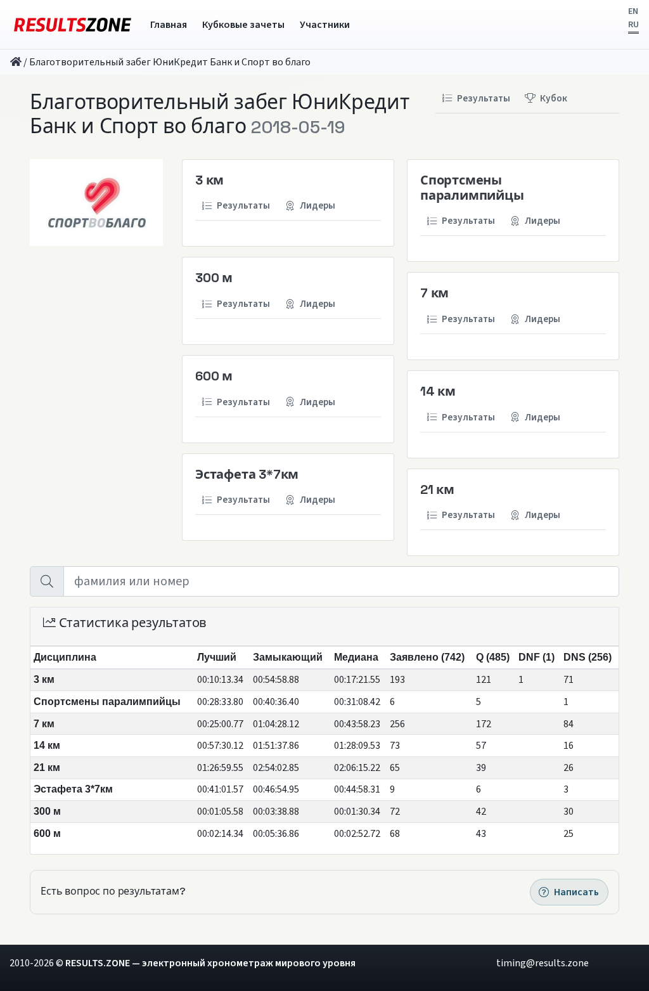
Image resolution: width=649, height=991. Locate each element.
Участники (325, 25)
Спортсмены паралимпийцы (472, 188)
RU (633, 24)
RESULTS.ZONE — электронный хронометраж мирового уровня (210, 963)
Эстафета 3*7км (247, 474)
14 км (438, 391)
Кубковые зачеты (243, 25)
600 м (214, 376)
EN (633, 11)
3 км (209, 180)
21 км (437, 489)
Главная (168, 25)
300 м (214, 277)
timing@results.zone (542, 963)
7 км (434, 293)
